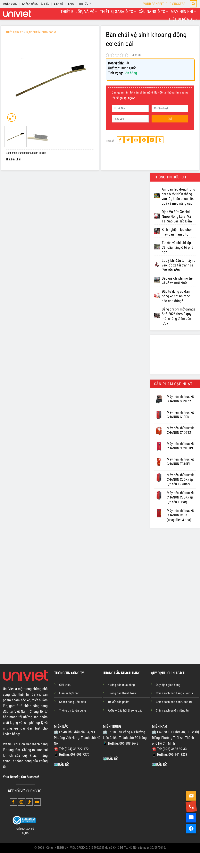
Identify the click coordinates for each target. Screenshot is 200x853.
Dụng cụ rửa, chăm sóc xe (41, 32)
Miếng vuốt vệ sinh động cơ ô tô (61, 614)
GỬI (170, 119)
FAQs (71, 3)
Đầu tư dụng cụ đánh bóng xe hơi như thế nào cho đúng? (176, 296)
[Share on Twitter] (128, 139)
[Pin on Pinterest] (144, 139)
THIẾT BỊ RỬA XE (180, 19)
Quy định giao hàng (168, 685)
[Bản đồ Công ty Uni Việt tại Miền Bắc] (77, 796)
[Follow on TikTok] (29, 802)
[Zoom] (11, 117)
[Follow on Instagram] (21, 802)
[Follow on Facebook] (13, 802)
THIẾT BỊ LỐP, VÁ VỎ (78, 11)
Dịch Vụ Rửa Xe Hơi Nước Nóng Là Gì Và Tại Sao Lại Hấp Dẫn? (177, 216)
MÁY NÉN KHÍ (182, 11)
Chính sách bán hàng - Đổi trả (174, 693)
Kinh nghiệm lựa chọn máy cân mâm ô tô (177, 232)
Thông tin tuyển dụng (72, 710)
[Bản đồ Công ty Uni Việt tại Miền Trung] (126, 790)
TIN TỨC (83, 3)
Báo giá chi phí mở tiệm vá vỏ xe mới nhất (178, 280)
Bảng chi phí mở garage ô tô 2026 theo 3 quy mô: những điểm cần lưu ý (178, 316)
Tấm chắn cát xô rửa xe (100, 614)
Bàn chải (16, 159)
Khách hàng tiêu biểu (72, 702)
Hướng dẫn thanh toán (122, 693)
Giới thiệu (65, 685)
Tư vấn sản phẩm (118, 702)
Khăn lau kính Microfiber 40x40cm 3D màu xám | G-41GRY (174, 625)
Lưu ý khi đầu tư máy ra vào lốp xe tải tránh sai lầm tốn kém (178, 265)
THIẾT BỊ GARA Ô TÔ (116, 11)
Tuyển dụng (10, 3)
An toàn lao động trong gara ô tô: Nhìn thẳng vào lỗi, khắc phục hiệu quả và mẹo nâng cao (178, 196)
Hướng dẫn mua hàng (121, 685)
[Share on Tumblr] (159, 139)
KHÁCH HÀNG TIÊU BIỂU (35, 3)
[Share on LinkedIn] (151, 139)
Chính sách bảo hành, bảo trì (174, 702)
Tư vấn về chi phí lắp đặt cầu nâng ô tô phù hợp (177, 247)
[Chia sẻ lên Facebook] (120, 139)
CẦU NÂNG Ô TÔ (152, 11)
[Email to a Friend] (136, 139)
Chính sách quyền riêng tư (172, 710)
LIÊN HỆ (58, 3)
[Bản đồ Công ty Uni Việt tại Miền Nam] (175, 796)
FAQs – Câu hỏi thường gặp (125, 710)
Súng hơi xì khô (133, 612)
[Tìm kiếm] (193, 3)
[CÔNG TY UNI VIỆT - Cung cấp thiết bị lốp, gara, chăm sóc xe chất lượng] (17, 13)
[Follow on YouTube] (37, 802)
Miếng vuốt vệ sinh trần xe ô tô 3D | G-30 (25, 620)
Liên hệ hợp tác (69, 693)
